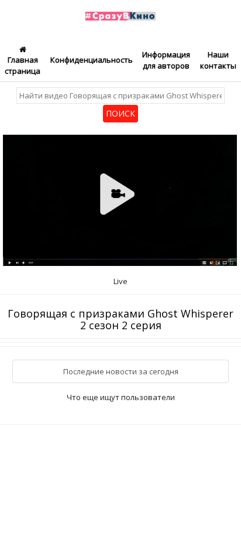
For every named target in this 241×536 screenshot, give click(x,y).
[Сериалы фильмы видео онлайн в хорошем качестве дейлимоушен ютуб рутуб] (120, 9)
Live (120, 281)
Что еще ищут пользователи (121, 397)
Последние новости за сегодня (120, 371)
